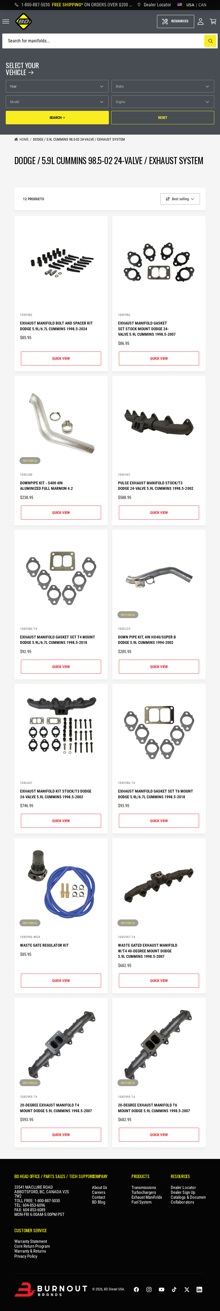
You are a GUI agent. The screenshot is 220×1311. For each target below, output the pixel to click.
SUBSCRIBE (110, 689)
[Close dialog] (150, 617)
